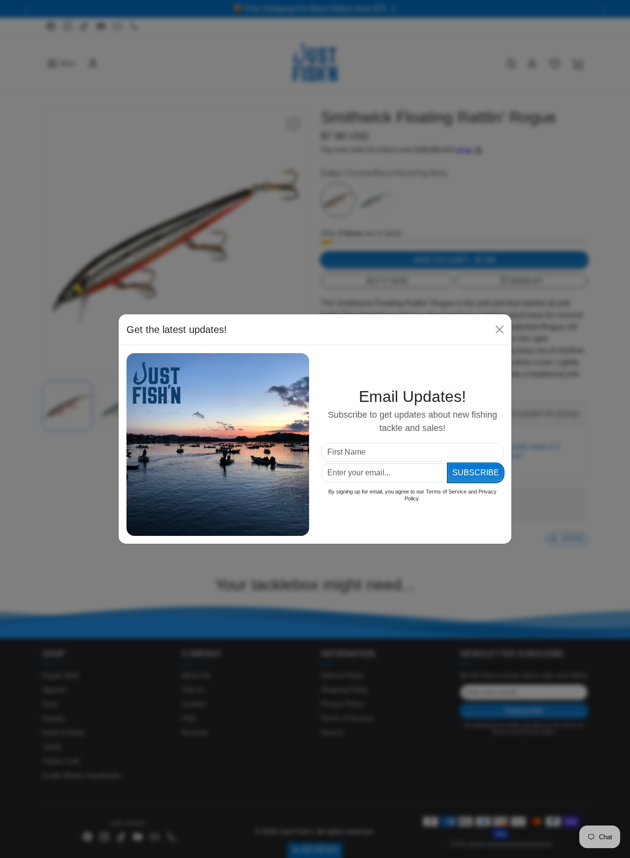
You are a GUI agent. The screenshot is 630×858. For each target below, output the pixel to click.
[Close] (499, 329)
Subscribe (475, 472)
